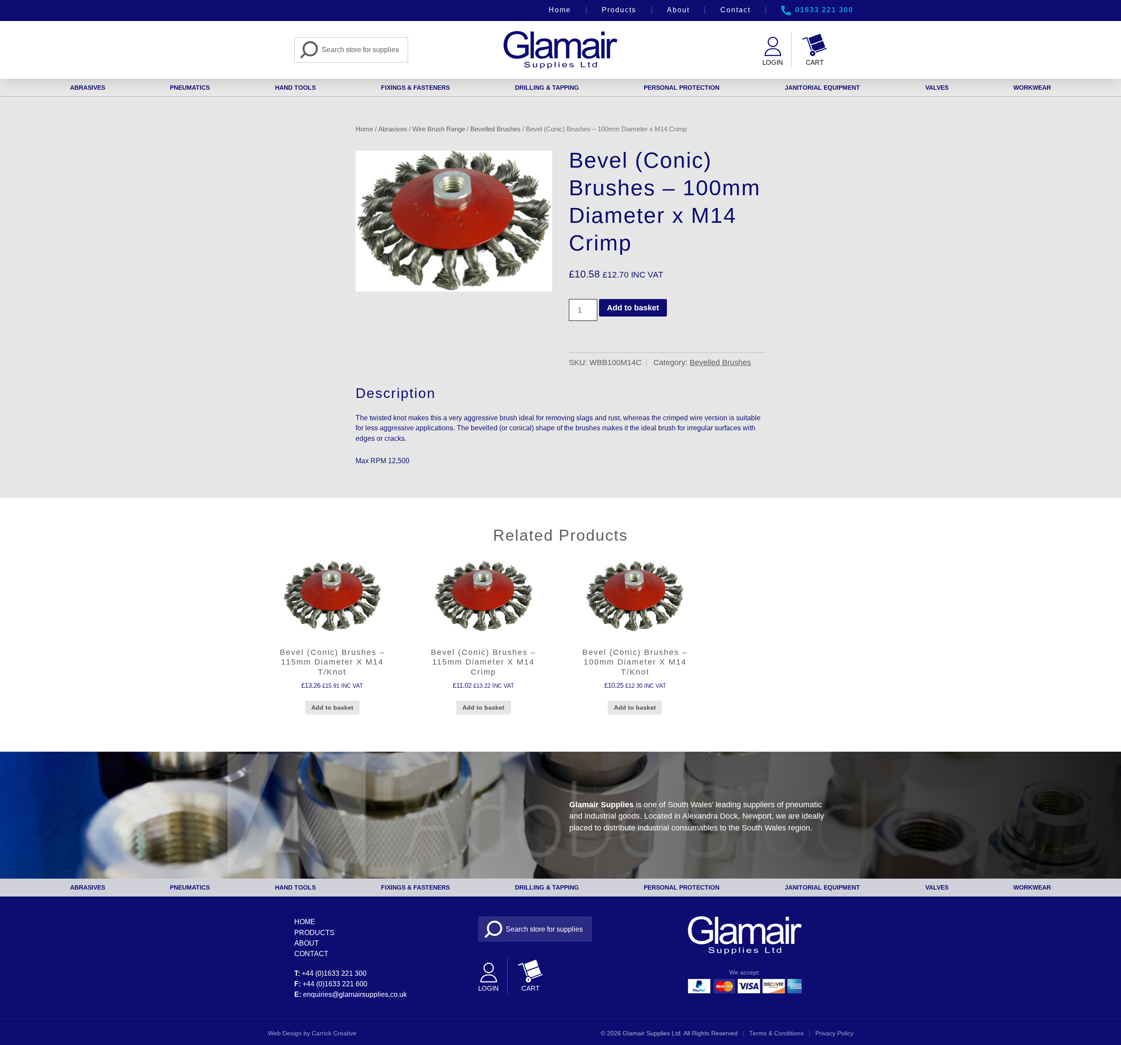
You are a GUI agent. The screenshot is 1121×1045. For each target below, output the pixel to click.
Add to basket (633, 307)
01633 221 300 (824, 10)
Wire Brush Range (438, 129)
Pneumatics (190, 87)
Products (619, 10)
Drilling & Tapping (547, 87)
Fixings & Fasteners (415, 87)
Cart (815, 62)
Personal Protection (681, 87)
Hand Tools (295, 87)
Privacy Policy (834, 1033)
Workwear (1032, 87)
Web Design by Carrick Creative (312, 1033)
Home (560, 10)
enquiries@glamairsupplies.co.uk (355, 994)
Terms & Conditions (776, 1033)
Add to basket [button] (332, 707)
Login (772, 62)
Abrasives (87, 87)
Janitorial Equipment (822, 87)
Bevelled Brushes (495, 129)
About (678, 10)
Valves (936, 87)
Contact (735, 10)
